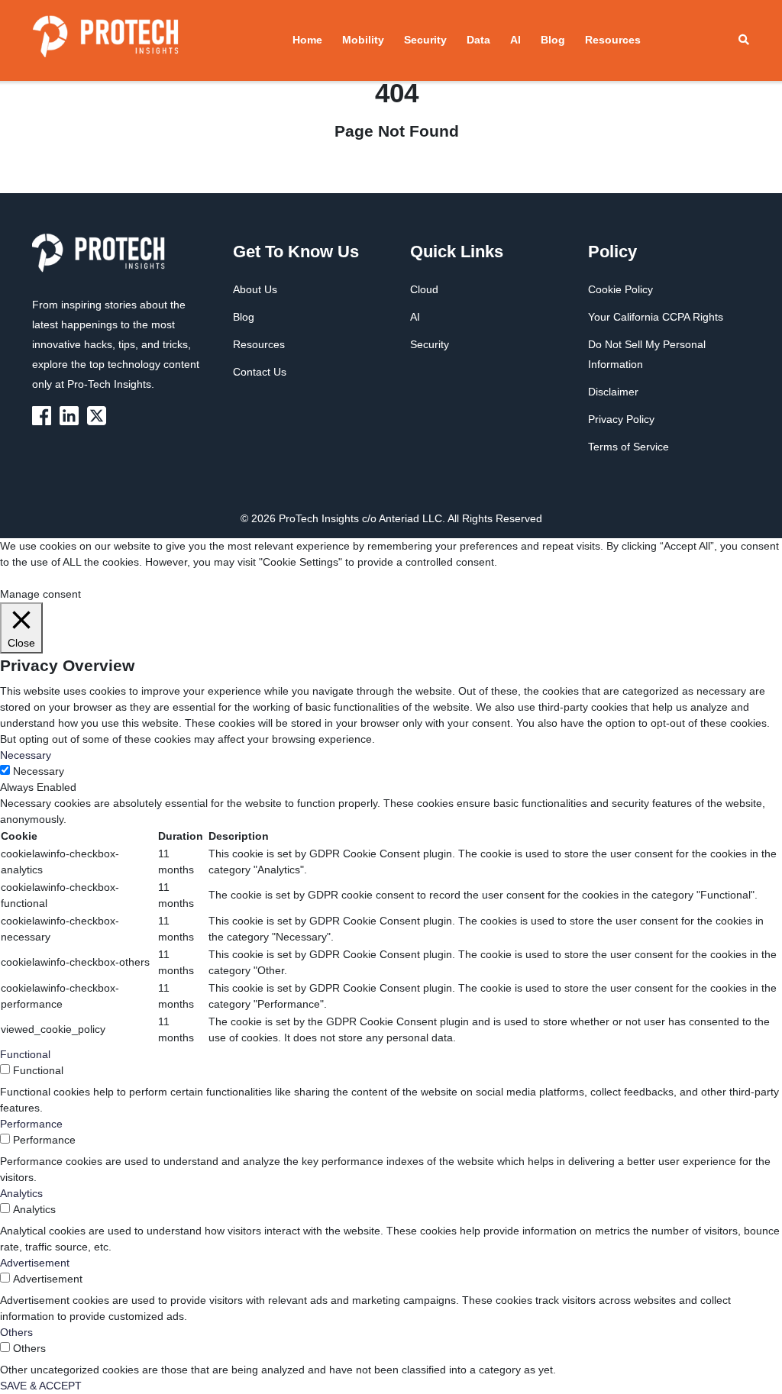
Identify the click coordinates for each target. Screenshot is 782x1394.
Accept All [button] (102, 578)
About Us (255, 289)
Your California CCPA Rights (655, 317)
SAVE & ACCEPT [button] (41, 1385)
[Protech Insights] (103, 262)
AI (515, 40)
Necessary (38, 771)
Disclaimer (613, 392)
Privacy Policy (621, 419)
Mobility (363, 40)
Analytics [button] (21, 1193)
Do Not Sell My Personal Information (647, 354)
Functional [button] (25, 1054)
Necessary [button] (25, 755)
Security (425, 40)
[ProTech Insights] (44, 414)
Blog (553, 40)
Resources (613, 40)
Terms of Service (628, 446)
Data (478, 40)
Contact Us (259, 372)
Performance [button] (31, 1124)
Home (307, 40)
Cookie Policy (620, 289)
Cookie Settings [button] (38, 578)
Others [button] (16, 1332)
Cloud (424, 289)
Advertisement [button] (34, 1263)
